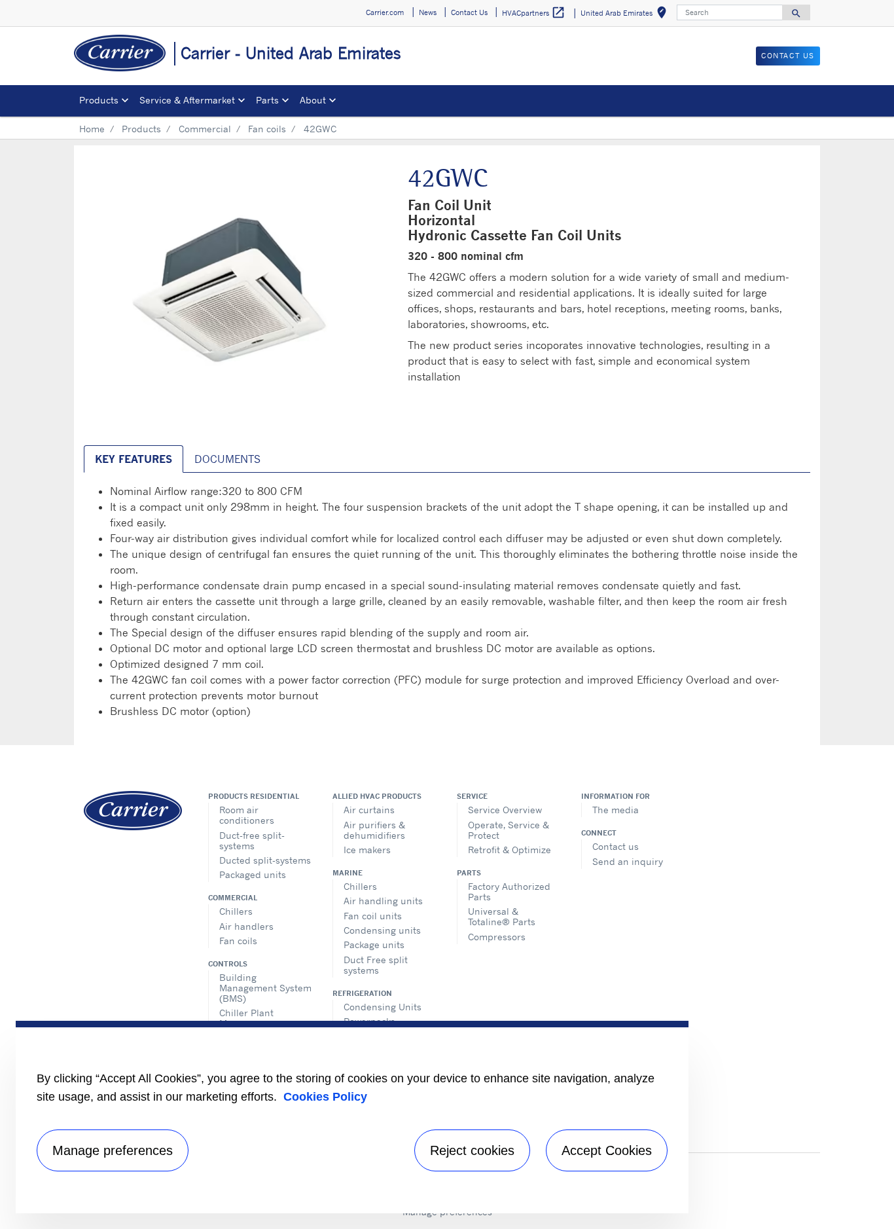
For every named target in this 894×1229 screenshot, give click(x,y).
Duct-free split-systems (252, 840)
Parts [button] (267, 99)
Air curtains (369, 809)
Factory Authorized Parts (509, 891)
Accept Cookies (607, 1150)
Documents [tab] (227, 459)
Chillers (236, 911)
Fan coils (267, 128)
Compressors (497, 936)
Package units (374, 944)
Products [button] (98, 99)
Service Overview (505, 809)
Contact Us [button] (469, 12)
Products (141, 128)
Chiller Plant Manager (246, 1018)
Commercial (205, 128)
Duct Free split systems (376, 965)
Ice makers (367, 849)
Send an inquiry (627, 861)
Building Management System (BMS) (265, 988)
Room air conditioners (246, 815)
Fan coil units (373, 915)
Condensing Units (382, 1006)
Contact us (615, 846)
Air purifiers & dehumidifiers (374, 830)
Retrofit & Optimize (509, 849)
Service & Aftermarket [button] (187, 99)
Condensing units (382, 930)
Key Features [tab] (133, 459)
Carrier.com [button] (385, 12)
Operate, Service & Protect (508, 830)
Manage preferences (112, 1150)
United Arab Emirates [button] (626, 14)
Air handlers (246, 926)
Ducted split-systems (265, 860)
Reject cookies (472, 1150)
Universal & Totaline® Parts (501, 916)
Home (92, 128)
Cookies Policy (325, 1096)
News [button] (428, 12)
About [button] (313, 99)
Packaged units (252, 874)
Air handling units (383, 900)
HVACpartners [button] (533, 12)
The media (615, 809)
